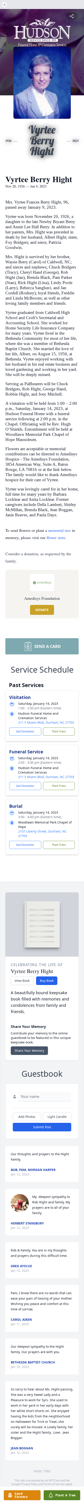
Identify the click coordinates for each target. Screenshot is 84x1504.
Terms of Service (54, 1484)
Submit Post (42, 1127)
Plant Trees (59, 731)
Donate (42, 610)
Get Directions (25, 731)
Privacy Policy (29, 1484)
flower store (56, 537)
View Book (22, 980)
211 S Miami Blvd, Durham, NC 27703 (46, 722)
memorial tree (59, 530)
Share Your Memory (29, 1050)
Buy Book (47, 980)
